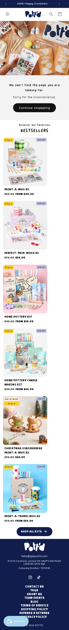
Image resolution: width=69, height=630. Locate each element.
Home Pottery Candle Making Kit (21, 382)
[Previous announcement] (6, 4)
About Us (34, 594)
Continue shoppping (34, 107)
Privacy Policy (34, 617)
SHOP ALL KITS (31, 531)
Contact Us (34, 586)
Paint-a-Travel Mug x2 (22, 516)
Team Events (34, 598)
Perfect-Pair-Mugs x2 (21, 253)
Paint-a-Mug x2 (16, 189)
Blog (34, 601)
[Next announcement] (59, 4)
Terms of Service (34, 605)
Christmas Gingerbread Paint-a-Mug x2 (23, 450)
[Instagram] (30, 577)
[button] (8, 14)
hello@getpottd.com (34, 556)
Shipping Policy (34, 609)
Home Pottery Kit (18, 316)
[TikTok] (39, 577)
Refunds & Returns (34, 613)
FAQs (34, 590)
